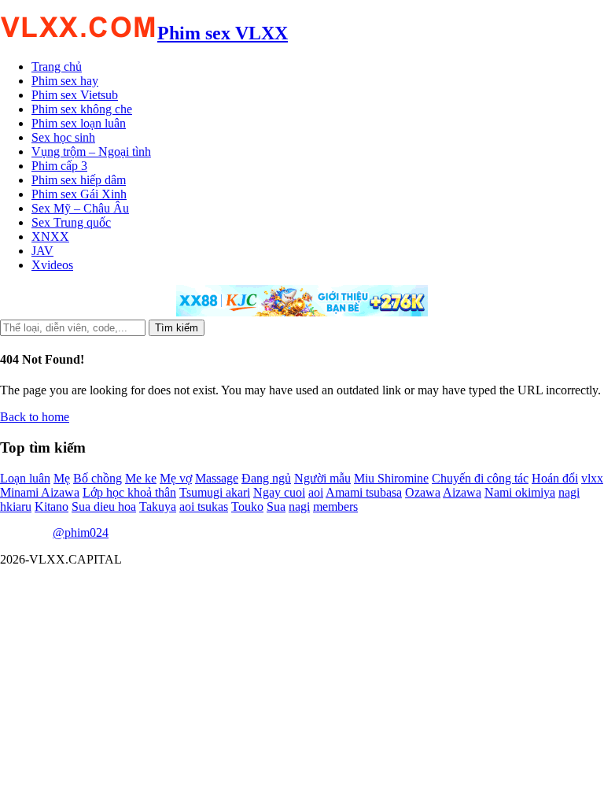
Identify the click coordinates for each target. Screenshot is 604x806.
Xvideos (52, 265)
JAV (42, 250)
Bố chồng (97, 478)
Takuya (157, 506)
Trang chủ (56, 66)
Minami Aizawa (39, 492)
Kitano (51, 506)
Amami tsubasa (364, 492)
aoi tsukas (203, 506)
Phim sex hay (64, 80)
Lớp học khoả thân (129, 492)
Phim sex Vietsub (74, 95)
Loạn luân (25, 478)
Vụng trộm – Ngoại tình (91, 151)
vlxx (592, 478)
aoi (315, 492)
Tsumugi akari (214, 492)
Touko (247, 506)
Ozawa (422, 492)
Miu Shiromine (391, 478)
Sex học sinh (63, 137)
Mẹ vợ (176, 478)
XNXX (50, 236)
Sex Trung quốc (71, 222)
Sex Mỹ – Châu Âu (80, 208)
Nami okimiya (519, 492)
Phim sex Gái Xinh (79, 194)
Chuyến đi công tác (480, 478)
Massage (216, 478)
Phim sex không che (81, 109)
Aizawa (462, 492)
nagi (299, 506)
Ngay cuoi (279, 492)
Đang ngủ (266, 478)
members (335, 506)
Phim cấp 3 (59, 165)
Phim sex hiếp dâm (78, 180)
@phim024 (81, 532)
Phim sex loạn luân (78, 123)
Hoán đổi (555, 478)
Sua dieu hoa (104, 506)
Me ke (141, 478)
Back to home (34, 416)
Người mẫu (322, 478)
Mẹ (61, 478)
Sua (276, 506)
